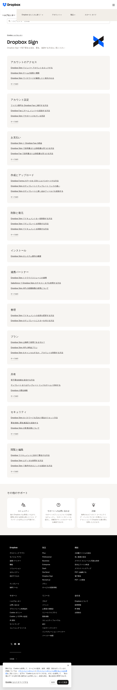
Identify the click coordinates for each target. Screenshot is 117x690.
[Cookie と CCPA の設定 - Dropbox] (37, 675)
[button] (9, 21)
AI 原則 (12, 620)
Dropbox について (81, 601)
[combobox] (60, 21)
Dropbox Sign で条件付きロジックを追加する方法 (31, 466)
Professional (47, 557)
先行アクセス (14, 576)
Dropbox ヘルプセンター (15, 35)
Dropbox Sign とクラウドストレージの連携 (29, 278)
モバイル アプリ (15, 557)
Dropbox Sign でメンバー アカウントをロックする (32, 68)
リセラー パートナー (49, 628)
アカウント (56, 13)
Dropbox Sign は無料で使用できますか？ (28, 342)
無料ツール (14, 587)
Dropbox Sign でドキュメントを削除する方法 (30, 229)
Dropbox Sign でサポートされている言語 (28, 116)
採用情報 (78, 605)
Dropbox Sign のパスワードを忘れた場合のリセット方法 (34, 418)
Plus (44, 553)
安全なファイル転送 (82, 564)
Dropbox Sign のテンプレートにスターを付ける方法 (32, 320)
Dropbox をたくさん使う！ (31, 13)
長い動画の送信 (80, 557)
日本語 (12, 659)
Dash (44, 568)
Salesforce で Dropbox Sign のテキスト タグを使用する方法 (36, 283)
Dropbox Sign (47, 576)
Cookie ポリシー (16, 612)
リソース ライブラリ (49, 612)
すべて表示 (14, 84)
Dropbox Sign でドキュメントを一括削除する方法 (31, 218)
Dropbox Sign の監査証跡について (25, 428)
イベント (45, 605)
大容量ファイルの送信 (83, 553)
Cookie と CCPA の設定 (18, 616)
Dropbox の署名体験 (19, 390)
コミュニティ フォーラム (51, 620)
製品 (72, 13)
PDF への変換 (80, 580)
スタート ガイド (90, 13)
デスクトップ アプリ (17, 553)
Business (45, 561)
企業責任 (78, 612)
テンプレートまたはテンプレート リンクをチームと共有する (36, 385)
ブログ (44, 601)
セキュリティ (14, 572)
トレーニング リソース (18, 628)
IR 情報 (77, 609)
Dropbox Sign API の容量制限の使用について (29, 288)
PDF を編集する (80, 572)
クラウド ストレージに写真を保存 (87, 561)
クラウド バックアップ (83, 568)
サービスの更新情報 (49, 587)
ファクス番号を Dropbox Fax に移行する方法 (29, 105)
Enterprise (46, 564)
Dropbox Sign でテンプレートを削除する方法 (30, 224)
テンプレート (14, 584)
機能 (11, 564)
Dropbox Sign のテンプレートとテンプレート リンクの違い (35, 186)
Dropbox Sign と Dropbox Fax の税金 (26, 143)
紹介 (43, 624)
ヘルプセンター (8, 13)
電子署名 (78, 576)
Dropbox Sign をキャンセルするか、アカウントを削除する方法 (37, 353)
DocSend (45, 572)
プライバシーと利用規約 (18, 609)
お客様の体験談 (47, 609)
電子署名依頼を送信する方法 (23, 380)
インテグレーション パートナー (53, 632)
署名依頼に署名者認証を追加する (24, 423)
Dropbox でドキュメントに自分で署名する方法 (30, 455)
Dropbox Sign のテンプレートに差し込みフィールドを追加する (37, 191)
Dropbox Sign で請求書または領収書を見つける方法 (32, 148)
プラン (44, 584)
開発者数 (45, 616)
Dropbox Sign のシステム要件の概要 (26, 256)
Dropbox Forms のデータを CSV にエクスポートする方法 (35, 181)
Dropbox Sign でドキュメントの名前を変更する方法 (32, 315)
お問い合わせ (14, 605)
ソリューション (15, 568)
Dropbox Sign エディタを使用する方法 (27, 460)
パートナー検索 (47, 636)
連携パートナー (15, 561)
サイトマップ (14, 624)
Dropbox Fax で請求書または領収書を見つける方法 (32, 153)
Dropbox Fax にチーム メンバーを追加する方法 (30, 110)
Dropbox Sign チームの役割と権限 (25, 73)
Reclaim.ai (46, 580)
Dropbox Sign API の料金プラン (24, 347)
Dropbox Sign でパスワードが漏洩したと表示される (32, 78)
